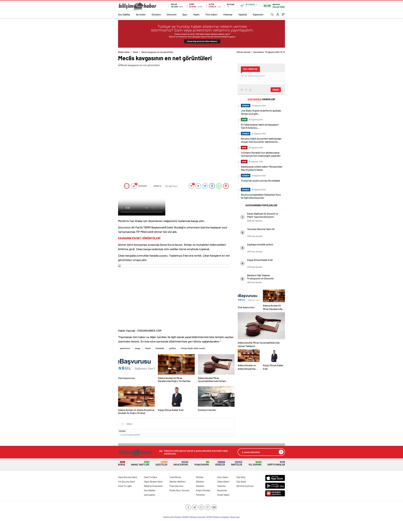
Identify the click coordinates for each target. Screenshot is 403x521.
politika (172, 348)
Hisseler (220, 463)
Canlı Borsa (175, 477)
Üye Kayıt (241, 481)
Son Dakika (124, 14)
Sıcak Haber (223, 494)
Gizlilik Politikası (190, 517)
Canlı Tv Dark (150, 477)
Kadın (196, 14)
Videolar (228, 14)
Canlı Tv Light (125, 486)
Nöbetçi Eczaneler (153, 486)
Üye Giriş (240, 477)
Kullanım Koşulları (221, 517)
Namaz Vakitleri (140, 463)
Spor (184, 14)
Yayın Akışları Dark (153, 481)
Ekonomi (171, 14)
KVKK (209, 517)
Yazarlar (242, 14)
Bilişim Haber (124, 52)
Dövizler (200, 481)
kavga (137, 348)
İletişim (178, 517)
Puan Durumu (201, 463)
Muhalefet (160, 348)
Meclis (148, 348)
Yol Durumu (254, 463)
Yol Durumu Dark (126, 481)
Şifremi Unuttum (244, 486)
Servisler (141, 14)
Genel (135, 52)
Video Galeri (223, 481)
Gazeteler (258, 14)
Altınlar (200, 477)
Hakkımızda (168, 517)
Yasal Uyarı (235, 517)
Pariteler (236, 463)
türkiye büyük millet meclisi (193, 348)
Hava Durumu (180, 463)
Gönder (122, 431)
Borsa (121, 463)
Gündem (156, 14)
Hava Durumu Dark (127, 477)
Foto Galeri (211, 14)
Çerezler (202, 517)
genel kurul (125, 348)
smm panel (149, 494)
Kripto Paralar (276, 463)
